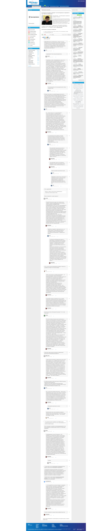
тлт (77, 100)
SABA (75, 20)
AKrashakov (49, 83)
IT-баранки (30, 54)
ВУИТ (75, 88)
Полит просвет (32, 43)
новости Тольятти (76, 96)
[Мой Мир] (47, 37)
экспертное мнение (36, 6)
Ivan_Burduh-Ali (48, 481)
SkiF (48, 417)
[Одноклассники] (46, 37)
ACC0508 (75, 71)
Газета (37, 527)
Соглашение (54, 526)
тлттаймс (66, 31)
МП (52, 32)
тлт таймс (81, 100)
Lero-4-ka (75, 47)
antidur (75, 51)
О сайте (53, 525)
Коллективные (44, 525)
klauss (75, 58)
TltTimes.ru (75, 84)
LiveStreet (80, 529)
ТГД (59, 31)
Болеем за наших (33, 31)
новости (29, 6)
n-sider (47, 198)
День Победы (80, 93)
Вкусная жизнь (30, 57)
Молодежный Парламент (48, 32)
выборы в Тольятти (79, 88)
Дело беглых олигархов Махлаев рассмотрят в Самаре (78, 72)
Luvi (49, 90)
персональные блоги (64, 6)
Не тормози (32, 40)
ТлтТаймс (78, 101)
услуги (43, 6)
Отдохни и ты (32, 42)
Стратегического (55, 466)
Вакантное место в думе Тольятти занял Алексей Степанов (78, 52)
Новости (37, 525)
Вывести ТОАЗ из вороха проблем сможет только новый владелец (78, 76)
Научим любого (32, 39)
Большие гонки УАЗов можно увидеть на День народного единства (77, 30)
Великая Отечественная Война (78, 85)
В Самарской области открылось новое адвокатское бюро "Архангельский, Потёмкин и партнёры (77, 35)
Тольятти (45, 31)
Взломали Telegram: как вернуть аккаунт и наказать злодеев (78, 26)
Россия (81, 97)
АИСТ (82, 84)
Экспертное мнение (31, 50)
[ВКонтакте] (43, 37)
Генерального (60, 466)
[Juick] (50, 37)
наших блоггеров (59, 27)
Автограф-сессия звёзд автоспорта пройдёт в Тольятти (78, 44)
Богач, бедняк (32, 29)
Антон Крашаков (62, 31)
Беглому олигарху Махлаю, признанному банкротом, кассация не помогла (78, 65)
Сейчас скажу (30, 51)
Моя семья (32, 37)
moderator (75, 16)
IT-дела (31, 45)
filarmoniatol (31, 23)
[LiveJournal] (48, 37)
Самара (74, 98)
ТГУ (76, 100)
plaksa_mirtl (47, 355)
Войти (29, 524)
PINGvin (53, 34)
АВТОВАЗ (79, 84)
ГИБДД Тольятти (78, 89)
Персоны (37, 526)
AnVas (47, 430)
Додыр (29, 59)
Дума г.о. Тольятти (56, 31)
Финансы (80, 50)
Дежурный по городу (50, 31)
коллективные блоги (54, 6)
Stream (47, 315)
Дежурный (78, 90)
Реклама (61, 525)
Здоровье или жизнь (33, 34)
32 (69, 34)
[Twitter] (45, 37)
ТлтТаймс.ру (78, 102)
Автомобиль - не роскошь (77, 31)
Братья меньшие (33, 32)
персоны (47, 6)
